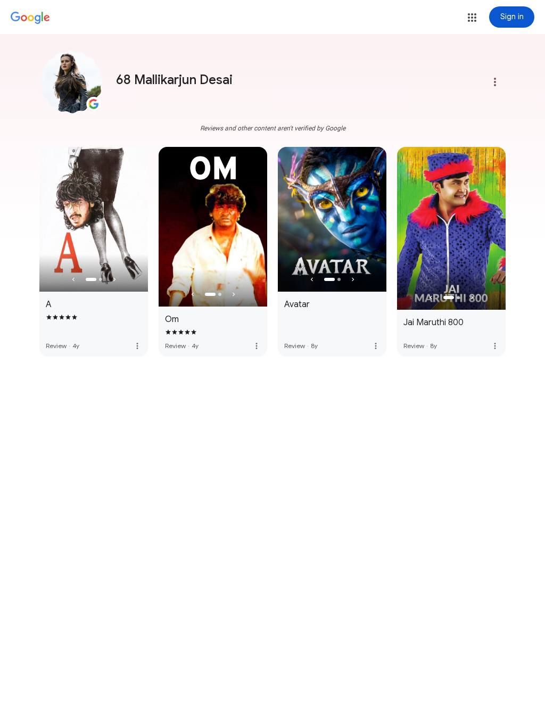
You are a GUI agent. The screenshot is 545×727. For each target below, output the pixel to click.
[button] (472, 17)
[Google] (30, 18)
